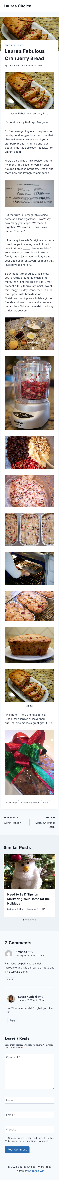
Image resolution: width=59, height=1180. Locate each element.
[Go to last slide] (8, 885)
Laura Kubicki (14, 65)
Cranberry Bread (30, 802)
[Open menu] (52, 6)
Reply (10, 979)
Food (19, 45)
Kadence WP (36, 1170)
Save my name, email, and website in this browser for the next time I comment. (31, 1140)
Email (10, 1114)
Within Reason (12, 820)
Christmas (11, 802)
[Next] (50, 885)
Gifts (45, 802)
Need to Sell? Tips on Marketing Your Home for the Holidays (28, 899)
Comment (13, 1057)
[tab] (23, 919)
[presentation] (29, 871)
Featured (10, 45)
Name (11, 1100)
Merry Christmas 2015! (45, 822)
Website (11, 1129)
